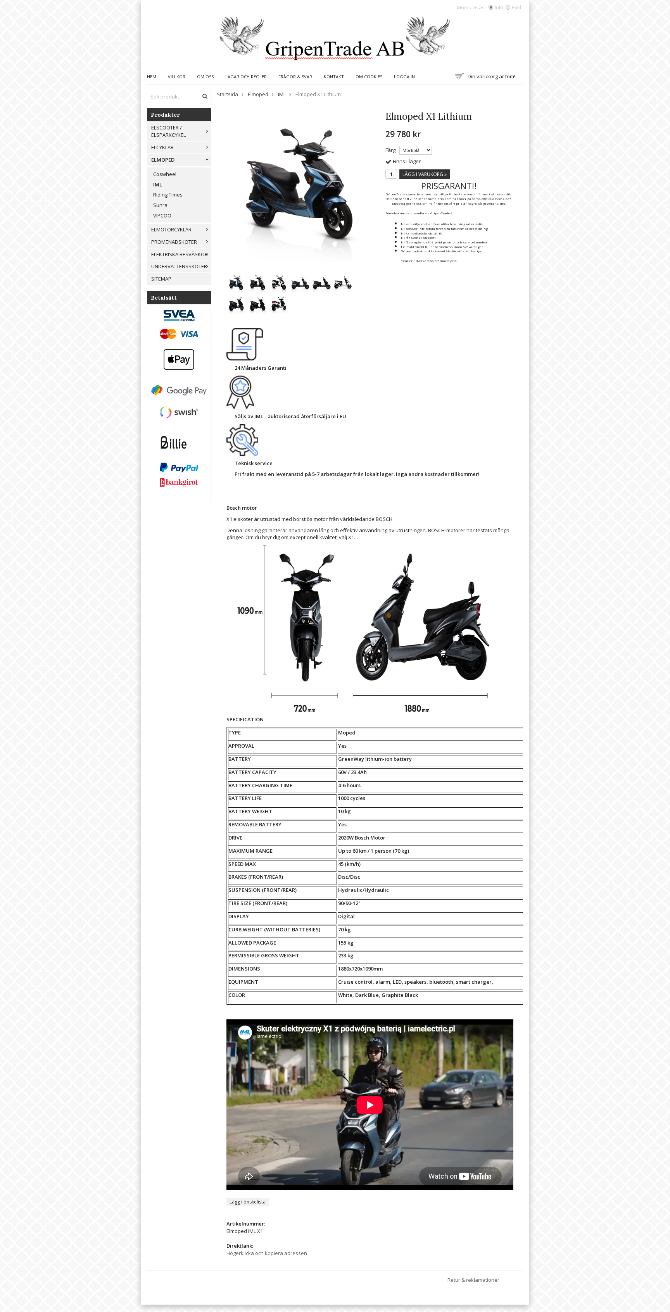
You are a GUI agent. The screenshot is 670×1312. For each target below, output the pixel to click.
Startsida (227, 94)
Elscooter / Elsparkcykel (168, 131)
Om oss (205, 76)
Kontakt (334, 76)
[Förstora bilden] (300, 188)
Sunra (160, 205)
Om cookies (369, 76)
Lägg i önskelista (248, 1201)
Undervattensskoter (179, 266)
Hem (151, 76)
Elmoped (162, 159)
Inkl (499, 7)
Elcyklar (162, 147)
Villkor (176, 76)
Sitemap (161, 278)
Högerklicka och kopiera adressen (266, 1253)
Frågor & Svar (295, 76)
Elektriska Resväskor (179, 254)
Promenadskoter (174, 241)
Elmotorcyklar (171, 229)
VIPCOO (162, 215)
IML (157, 184)
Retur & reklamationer (473, 1279)
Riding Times (168, 194)
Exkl (516, 7)
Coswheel (164, 174)
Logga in (404, 76)
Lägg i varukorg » (424, 174)
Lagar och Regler (246, 76)
